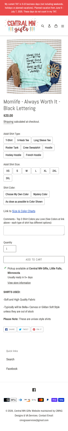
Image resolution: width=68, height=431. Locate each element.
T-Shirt (9, 140)
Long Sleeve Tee (42, 140)
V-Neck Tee (23, 140)
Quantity (7, 242)
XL (45, 171)
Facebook (11, 368)
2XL (55, 171)
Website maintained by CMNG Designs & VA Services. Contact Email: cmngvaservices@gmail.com (38, 415)
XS (7, 171)
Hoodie (48, 147)
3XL (8, 178)
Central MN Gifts (22, 410)
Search (10, 359)
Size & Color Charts (23, 211)
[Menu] (62, 26)
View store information (19, 283)
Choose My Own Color (17, 194)
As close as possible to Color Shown (24, 201)
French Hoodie (33, 155)
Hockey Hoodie (13, 155)
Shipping (8, 121)
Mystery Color (40, 194)
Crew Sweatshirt (31, 147)
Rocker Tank (12, 147)
